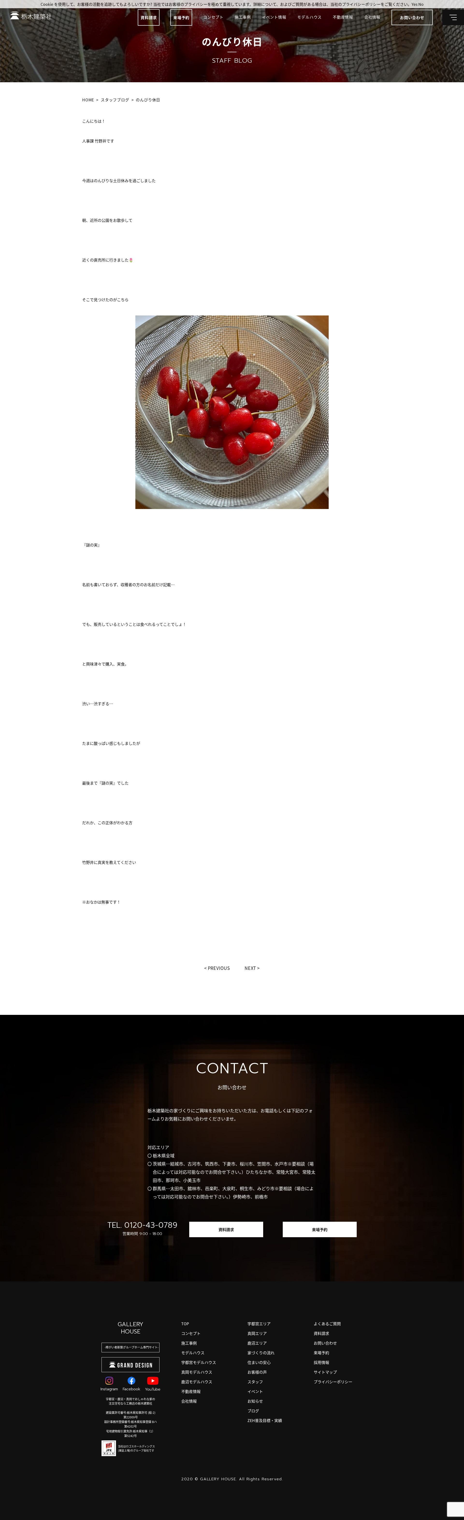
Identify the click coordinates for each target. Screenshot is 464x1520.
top (185, 1323)
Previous (219, 968)
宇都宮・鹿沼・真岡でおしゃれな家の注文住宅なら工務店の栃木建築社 (130, 1401)
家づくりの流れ (261, 1352)
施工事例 (243, 17)
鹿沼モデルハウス (196, 1382)
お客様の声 (257, 1372)
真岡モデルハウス (196, 1372)
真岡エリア (257, 1333)
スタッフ (255, 1382)
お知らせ (255, 1401)
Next (250, 968)
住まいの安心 (259, 1362)
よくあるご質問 (327, 1323)
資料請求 (149, 17)
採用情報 (321, 1362)
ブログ (253, 1411)
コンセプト (213, 17)
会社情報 (372, 17)
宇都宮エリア (259, 1323)
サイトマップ (325, 1372)
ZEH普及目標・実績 (264, 1420)
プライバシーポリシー (333, 1382)
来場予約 (181, 17)
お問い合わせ (325, 1343)
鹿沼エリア (257, 1343)
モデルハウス (309, 17)
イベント (255, 1391)
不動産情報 (343, 17)
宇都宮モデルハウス (198, 1362)
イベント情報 (274, 17)
